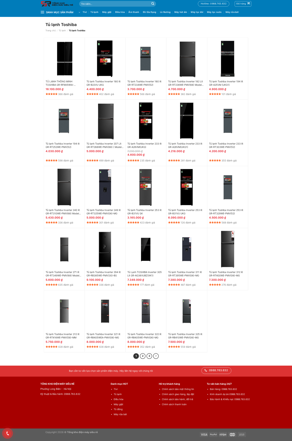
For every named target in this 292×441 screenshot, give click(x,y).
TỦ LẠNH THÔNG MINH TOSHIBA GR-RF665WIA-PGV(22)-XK (60, 83)
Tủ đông (118, 409)
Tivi (85, 12)
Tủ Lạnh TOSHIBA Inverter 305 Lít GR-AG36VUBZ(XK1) (144, 274)
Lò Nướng (165, 12)
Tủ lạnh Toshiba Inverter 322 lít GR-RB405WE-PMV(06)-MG (144, 336)
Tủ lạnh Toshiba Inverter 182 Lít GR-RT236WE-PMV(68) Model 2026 (185, 83)
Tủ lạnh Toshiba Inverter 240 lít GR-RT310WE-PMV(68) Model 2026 (63, 212)
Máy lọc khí (197, 12)
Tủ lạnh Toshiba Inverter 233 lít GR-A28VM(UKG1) (185, 145)
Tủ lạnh (94, 12)
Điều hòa (120, 12)
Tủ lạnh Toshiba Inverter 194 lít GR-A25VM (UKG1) (226, 83)
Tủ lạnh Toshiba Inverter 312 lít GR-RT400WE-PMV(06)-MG (226, 274)
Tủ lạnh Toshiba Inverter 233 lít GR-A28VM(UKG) (144, 145)
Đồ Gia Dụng (149, 12)
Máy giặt (107, 12)
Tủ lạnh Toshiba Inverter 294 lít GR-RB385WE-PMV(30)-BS (104, 274)
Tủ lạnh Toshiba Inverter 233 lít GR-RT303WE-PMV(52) (226, 145)
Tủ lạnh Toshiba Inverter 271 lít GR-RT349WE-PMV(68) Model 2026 (62, 274)
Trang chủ (50, 30)
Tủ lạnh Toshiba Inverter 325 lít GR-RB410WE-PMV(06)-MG (185, 336)
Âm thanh (133, 12)
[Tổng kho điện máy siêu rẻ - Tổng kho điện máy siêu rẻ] (57, 4)
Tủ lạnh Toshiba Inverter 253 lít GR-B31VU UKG (185, 212)
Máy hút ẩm (180, 12)
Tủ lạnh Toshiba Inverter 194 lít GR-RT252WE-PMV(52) (63, 145)
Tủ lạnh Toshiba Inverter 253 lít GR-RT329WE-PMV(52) (226, 212)
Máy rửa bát (232, 12)
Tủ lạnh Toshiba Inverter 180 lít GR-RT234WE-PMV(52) (144, 83)
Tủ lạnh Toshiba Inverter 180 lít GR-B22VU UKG (103, 83)
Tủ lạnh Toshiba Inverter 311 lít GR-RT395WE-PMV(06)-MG (185, 274)
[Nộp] (153, 4)
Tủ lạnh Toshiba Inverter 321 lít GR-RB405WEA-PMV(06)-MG (103, 336)
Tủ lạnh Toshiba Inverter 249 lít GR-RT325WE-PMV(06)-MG (104, 212)
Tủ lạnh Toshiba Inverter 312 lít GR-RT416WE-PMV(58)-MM (62, 336)
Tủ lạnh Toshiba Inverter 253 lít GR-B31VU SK (144, 212)
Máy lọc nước (214, 12)
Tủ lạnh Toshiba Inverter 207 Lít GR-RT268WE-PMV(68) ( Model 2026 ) (104, 145)
